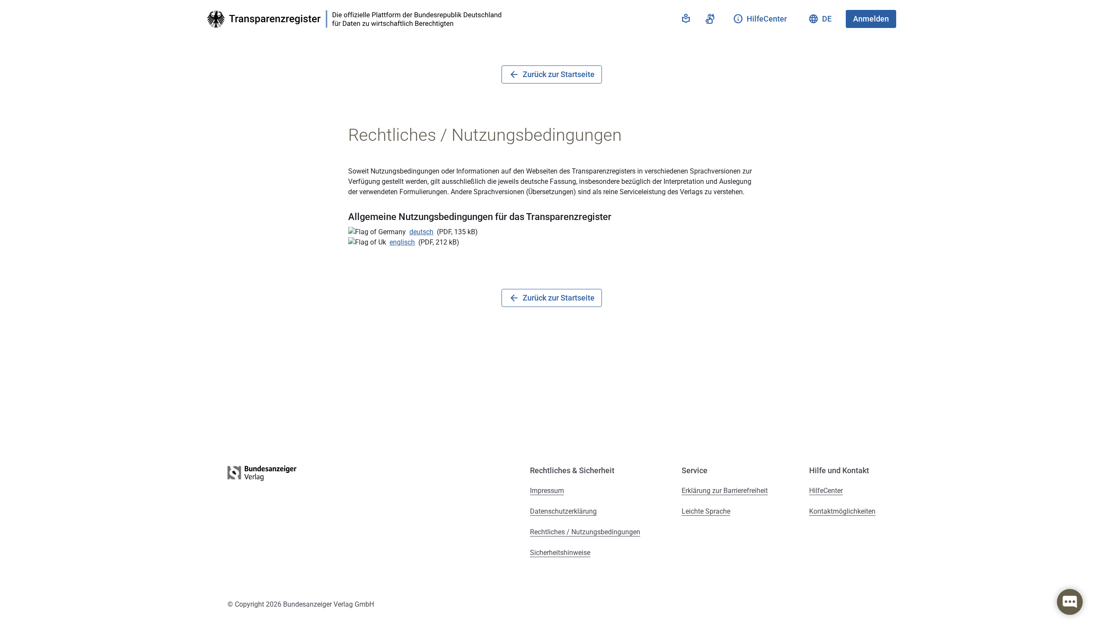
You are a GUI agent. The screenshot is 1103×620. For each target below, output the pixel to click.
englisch (402, 242)
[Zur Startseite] (357, 19)
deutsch (421, 232)
